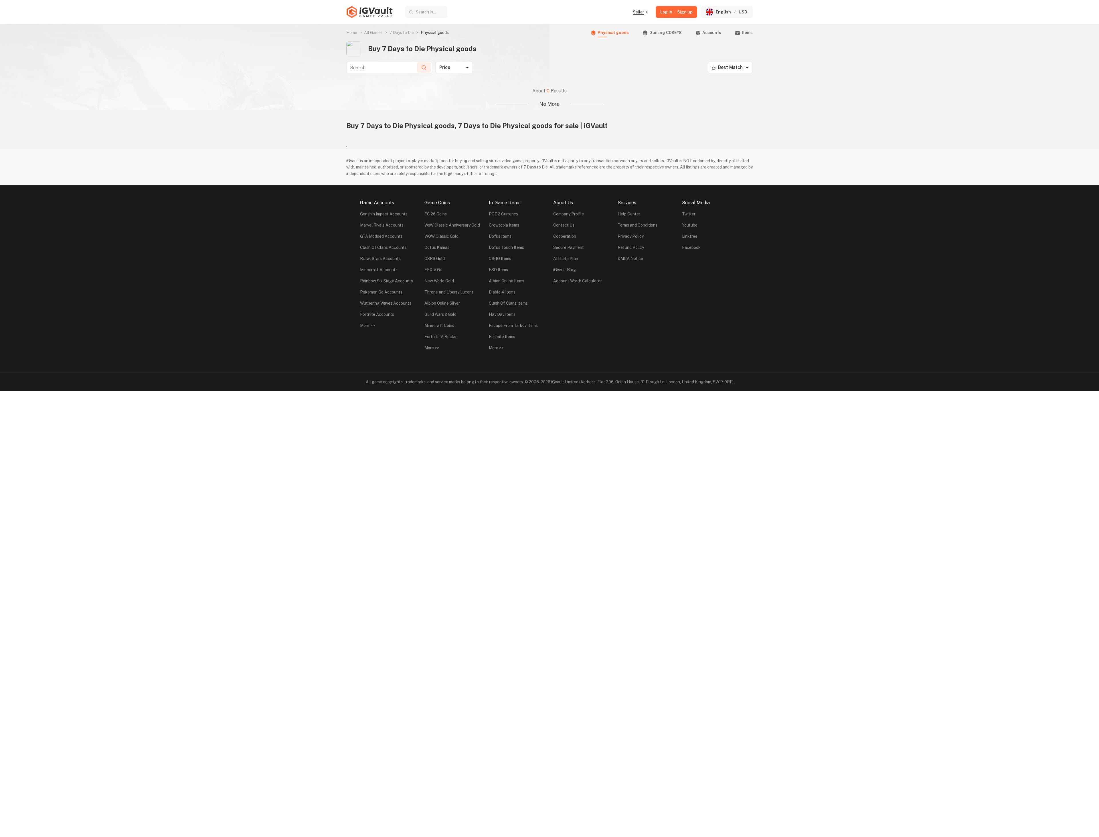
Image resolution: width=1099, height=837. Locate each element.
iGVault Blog (564, 269)
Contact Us (563, 225)
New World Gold (439, 281)
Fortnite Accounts (377, 314)
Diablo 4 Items (502, 292)
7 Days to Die (402, 32)
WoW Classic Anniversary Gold (452, 225)
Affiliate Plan (565, 258)
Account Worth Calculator (577, 281)
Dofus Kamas (436, 247)
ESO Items (498, 269)
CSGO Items (500, 258)
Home (351, 32)
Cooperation (564, 236)
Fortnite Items (502, 336)
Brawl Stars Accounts (380, 258)
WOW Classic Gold (441, 236)
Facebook (691, 247)
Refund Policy (631, 247)
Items (747, 32)
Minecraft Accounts (379, 269)
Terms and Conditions (637, 225)
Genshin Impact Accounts (384, 214)
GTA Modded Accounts (381, 236)
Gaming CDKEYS (665, 32)
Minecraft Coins (439, 325)
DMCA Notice (630, 258)
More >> (367, 325)
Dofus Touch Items (506, 247)
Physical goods (613, 32)
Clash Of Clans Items (508, 303)
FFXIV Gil (433, 269)
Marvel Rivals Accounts (382, 225)
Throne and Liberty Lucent (448, 292)
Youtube (689, 225)
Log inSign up (676, 12)
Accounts (711, 32)
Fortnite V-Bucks (440, 336)
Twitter (688, 214)
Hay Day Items (502, 314)
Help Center (629, 214)
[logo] (369, 12)
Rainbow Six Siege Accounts (386, 281)
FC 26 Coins (435, 214)
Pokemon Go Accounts (381, 292)
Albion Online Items (506, 281)
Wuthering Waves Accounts (385, 303)
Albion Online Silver (442, 303)
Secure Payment (568, 247)
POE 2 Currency (503, 214)
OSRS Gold (434, 258)
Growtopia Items (504, 225)
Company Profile (568, 214)
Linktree (689, 236)
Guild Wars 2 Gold (440, 314)
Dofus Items (500, 236)
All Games (373, 32)
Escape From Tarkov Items (513, 325)
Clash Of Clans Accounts (383, 247)
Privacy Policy (631, 236)
